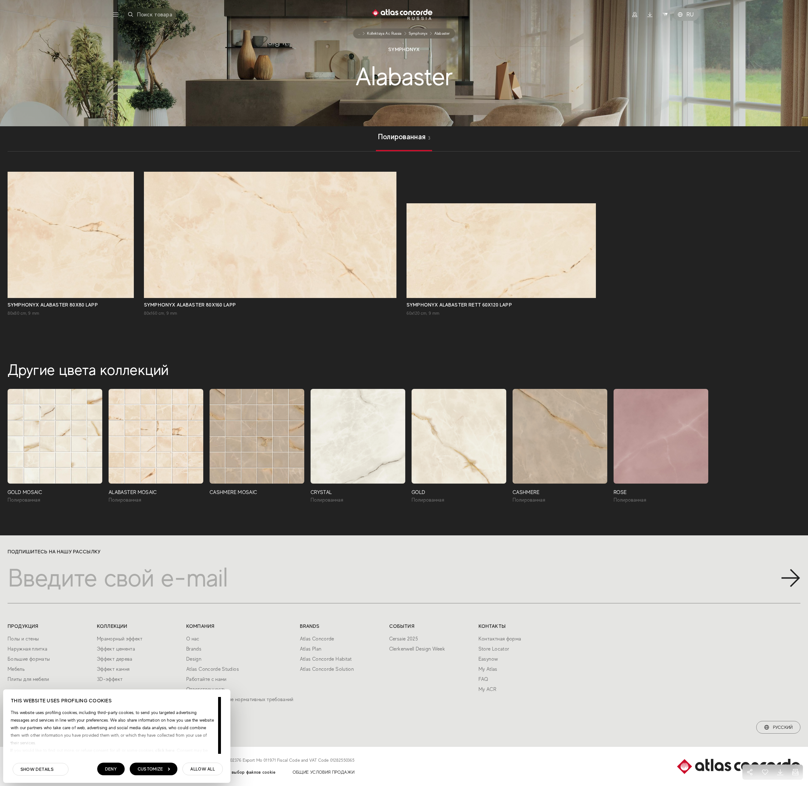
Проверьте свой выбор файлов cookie (236, 772)
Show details (37, 769)
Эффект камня (113, 669)
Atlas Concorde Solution (327, 669)
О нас (192, 639)
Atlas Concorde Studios (212, 669)
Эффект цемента (116, 649)
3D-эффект (109, 679)
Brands (193, 649)
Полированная (404, 137)
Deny (111, 768)
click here (164, 750)
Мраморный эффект (120, 639)
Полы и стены (23, 639)
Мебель (16, 669)
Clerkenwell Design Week (417, 649)
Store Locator (493, 649)
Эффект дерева (115, 659)
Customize (150, 768)
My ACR (487, 689)
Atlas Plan (311, 649)
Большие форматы (29, 659)
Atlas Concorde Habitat (326, 659)
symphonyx (418, 33)
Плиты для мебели (28, 679)
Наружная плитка (27, 649)
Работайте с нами (206, 679)
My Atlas (487, 669)
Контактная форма (499, 639)
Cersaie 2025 (403, 639)
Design (193, 659)
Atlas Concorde (317, 639)
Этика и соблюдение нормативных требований (240, 699)
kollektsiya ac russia (384, 33)
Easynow (488, 659)
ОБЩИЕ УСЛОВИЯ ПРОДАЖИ (324, 772)
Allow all (202, 768)
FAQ (483, 679)
